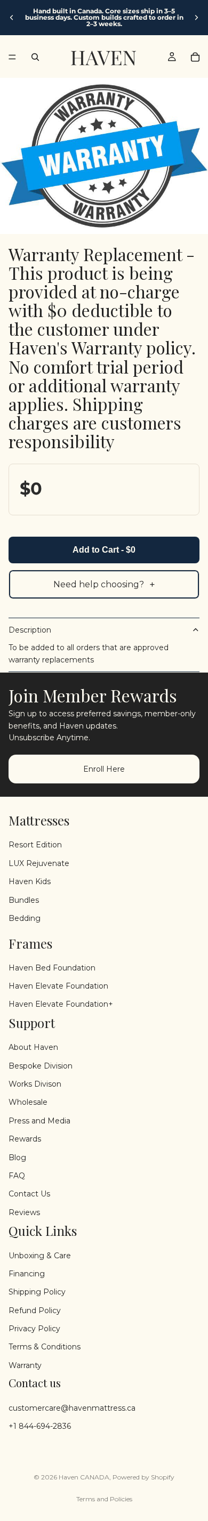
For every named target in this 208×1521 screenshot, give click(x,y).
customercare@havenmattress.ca (72, 1407)
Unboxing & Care (40, 1255)
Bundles (24, 899)
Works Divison (35, 1084)
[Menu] (12, 57)
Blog (17, 1157)
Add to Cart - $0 (104, 549)
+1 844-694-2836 (40, 1426)
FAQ (17, 1175)
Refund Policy (35, 1310)
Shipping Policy (37, 1292)
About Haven (33, 1047)
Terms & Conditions (45, 1347)
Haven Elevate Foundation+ (61, 1004)
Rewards (25, 1139)
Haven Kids (30, 881)
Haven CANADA (84, 1477)
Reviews (24, 1212)
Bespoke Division (41, 1065)
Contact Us (29, 1194)
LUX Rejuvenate (39, 863)
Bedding (25, 918)
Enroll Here (104, 768)
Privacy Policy (34, 1328)
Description (30, 630)
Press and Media (39, 1121)
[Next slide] (196, 17)
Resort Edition (35, 845)
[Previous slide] (11, 17)
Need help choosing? (104, 584)
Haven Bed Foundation (52, 968)
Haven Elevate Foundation (58, 986)
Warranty (25, 1365)
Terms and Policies (104, 1499)
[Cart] (195, 57)
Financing (27, 1274)
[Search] (35, 57)
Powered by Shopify (143, 1477)
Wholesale (28, 1102)
